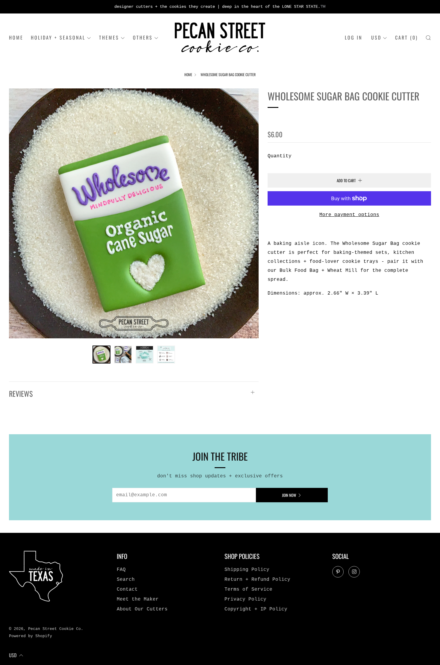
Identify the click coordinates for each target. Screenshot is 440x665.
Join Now (289, 495)
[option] (134, 213)
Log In (353, 37)
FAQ (121, 569)
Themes (109, 37)
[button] (101, 355)
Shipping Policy (246, 569)
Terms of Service (248, 589)
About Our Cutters (142, 609)
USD (376, 37)
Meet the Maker (138, 599)
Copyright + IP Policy (255, 609)
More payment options (349, 215)
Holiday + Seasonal (58, 37)
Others (143, 37)
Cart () (406, 37)
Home (16, 37)
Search (126, 579)
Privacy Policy (245, 599)
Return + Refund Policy (257, 579)
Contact (127, 589)
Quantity (280, 156)
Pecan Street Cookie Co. (312, 117)
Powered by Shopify (30, 636)
